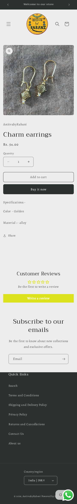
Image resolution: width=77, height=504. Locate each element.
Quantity (8, 153)
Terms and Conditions (24, 395)
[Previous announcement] (8, 4)
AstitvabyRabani (32, 496)
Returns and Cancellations (27, 424)
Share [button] (12, 236)
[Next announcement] (69, 4)
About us (15, 443)
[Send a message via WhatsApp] (68, 495)
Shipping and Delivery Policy (28, 405)
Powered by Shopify (52, 496)
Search (13, 386)
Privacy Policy (18, 414)
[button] (8, 24)
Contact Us (16, 434)
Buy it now (39, 189)
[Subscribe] (63, 359)
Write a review (38, 298)
